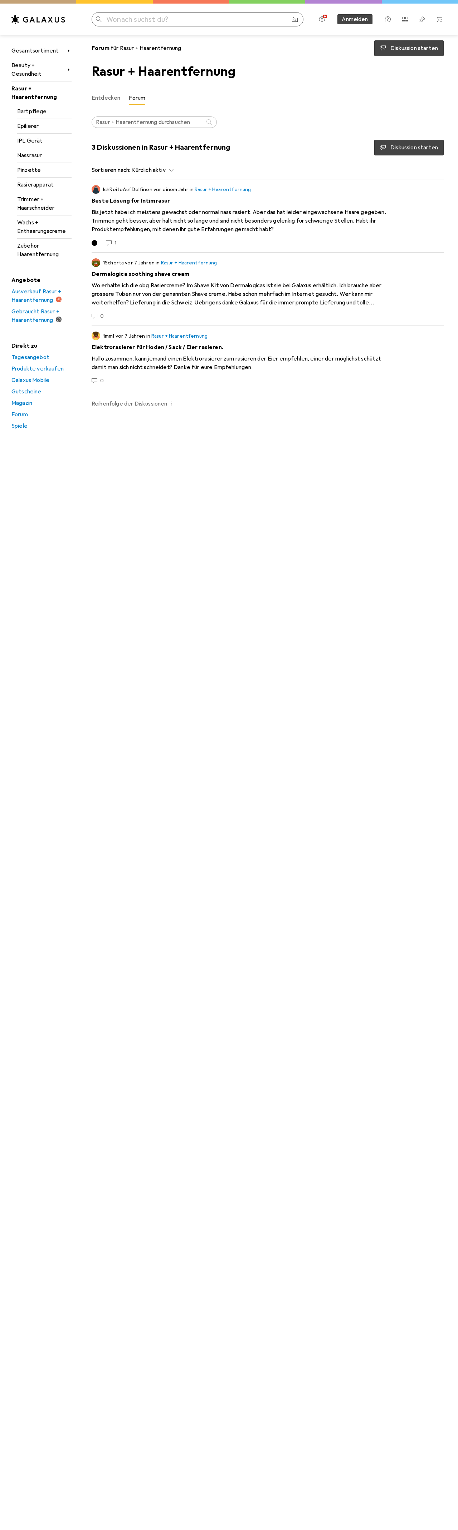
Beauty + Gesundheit (26, 70)
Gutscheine (26, 391)
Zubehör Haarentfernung (38, 250)
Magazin (21, 403)
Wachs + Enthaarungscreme (41, 227)
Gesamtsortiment (35, 50)
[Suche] (210, 122)
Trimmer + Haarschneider (35, 204)
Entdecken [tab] (106, 97)
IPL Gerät (30, 140)
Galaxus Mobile (30, 380)
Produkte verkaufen (37, 368)
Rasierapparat (35, 184)
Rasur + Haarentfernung (34, 93)
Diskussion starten (414, 147)
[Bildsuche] (294, 19)
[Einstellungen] (322, 19)
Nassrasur (29, 155)
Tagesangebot (30, 357)
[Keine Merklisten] (422, 19)
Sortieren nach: (111, 170)
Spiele (19, 425)
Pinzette (29, 170)
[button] (171, 403)
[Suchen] (99, 19)
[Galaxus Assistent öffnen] (388, 19)
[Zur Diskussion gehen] (267, 215)
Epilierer (28, 126)
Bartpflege (32, 111)
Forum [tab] (137, 97)
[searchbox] (154, 122)
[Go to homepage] (38, 19)
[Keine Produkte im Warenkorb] (439, 19)
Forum (19, 414)
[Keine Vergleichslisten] (405, 19)
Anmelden (355, 19)
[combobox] (150, 170)
